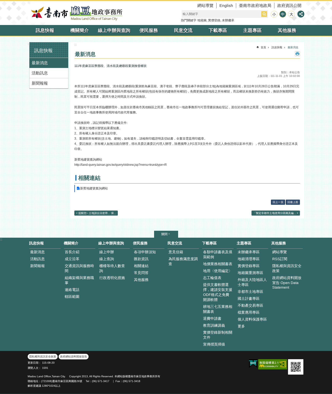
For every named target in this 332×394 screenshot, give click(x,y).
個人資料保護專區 (252, 319)
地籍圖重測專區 (250, 273)
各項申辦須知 (145, 252)
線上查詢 (106, 259)
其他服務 (287, 30)
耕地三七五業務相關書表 (217, 309)
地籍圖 (202, 20)
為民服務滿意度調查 (183, 261)
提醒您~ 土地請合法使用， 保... (97, 213)
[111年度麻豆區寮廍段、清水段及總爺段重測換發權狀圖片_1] (295, 367)
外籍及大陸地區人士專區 (252, 282)
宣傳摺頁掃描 (214, 344)
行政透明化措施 (112, 278)
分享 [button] (300, 14)
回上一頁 (278, 202)
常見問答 (141, 273)
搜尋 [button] (264, 14)
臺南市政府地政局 (255, 5)
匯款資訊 (141, 259)
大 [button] (291, 14)
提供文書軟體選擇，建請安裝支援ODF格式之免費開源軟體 (217, 292)
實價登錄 (214, 20)
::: (29, 2)
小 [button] (274, 14)
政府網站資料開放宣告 (73, 356)
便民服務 (148, 30)
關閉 (164, 234)
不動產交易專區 (250, 305)
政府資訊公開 (289, 5)
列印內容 (297, 53)
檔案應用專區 (249, 312)
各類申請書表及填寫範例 (217, 254)
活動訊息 (40, 73)
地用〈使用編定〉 (217, 271)
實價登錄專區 (249, 266)
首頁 (263, 47)
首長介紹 (72, 252)
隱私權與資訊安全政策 (286, 268)
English (226, 5)
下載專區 (218, 30)
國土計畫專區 (249, 299)
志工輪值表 (212, 278)
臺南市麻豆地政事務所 (76, 13)
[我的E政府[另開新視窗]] (253, 363)
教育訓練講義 (214, 325)
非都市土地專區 (250, 292)
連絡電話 (72, 290)
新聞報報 (40, 83)
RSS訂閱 (279, 259)
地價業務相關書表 (217, 264)
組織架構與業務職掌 (79, 280)
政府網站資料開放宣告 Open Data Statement (286, 282)
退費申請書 (212, 319)
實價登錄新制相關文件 (217, 334)
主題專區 (252, 30)
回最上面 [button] (292, 202)
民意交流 (183, 30)
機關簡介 (79, 30)
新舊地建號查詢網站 (94, 188)
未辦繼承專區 (249, 252)
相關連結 (141, 266)
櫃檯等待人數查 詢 (112, 268)
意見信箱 (175, 252)
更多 (241, 326)
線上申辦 (106, 252)
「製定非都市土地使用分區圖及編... (274, 213)
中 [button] (283, 14)
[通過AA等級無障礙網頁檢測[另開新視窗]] (272, 364)
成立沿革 (72, 259)
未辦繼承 (228, 20)
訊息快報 (45, 30)
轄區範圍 (72, 297)
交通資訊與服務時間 (79, 268)
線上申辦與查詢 (114, 30)
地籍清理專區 (249, 259)
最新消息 (40, 63)
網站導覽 (205, 5)
